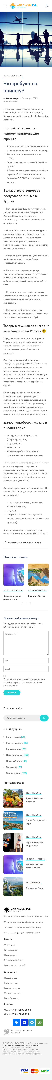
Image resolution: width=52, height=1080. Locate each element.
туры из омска (34, 542)
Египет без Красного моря (36, 822)
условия (35, 1045)
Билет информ (13, 736)
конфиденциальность (32, 921)
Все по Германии (14, 743)
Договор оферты (33, 932)
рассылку (36, 927)
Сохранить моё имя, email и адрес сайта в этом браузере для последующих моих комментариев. (24, 682)
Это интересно (13, 773)
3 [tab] (30, 603)
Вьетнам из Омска (35, 888)
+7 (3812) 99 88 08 (21, 1009)
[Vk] (16, 1022)
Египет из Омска (36, 596)
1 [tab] (22, 603)
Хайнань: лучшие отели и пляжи (34, 866)
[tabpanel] (13, 582)
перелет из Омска (17, 542)
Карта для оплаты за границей (35, 844)
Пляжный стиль (14, 761)
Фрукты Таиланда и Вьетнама (35, 800)
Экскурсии (11, 767)
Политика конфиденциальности (16, 1045)
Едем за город (13, 749)
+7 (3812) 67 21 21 (21, 1014)
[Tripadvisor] (39, 1022)
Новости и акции (12, 75)
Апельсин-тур (12, 98)
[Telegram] (31, 1022)
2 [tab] (26, 603)
